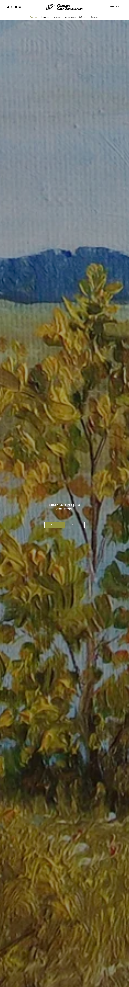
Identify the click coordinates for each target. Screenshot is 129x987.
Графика (57, 17)
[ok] (11, 7)
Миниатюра (70, 17)
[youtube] (15, 7)
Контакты (95, 17)
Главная (33, 17)
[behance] (19, 7)
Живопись (45, 17)
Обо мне (83, 17)
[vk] (8, 7)
